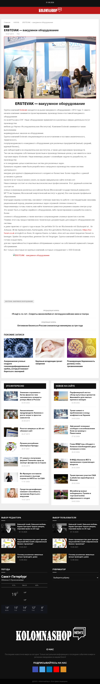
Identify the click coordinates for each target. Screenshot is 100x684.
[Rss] (55, 5)
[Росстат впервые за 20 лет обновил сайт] (11, 432)
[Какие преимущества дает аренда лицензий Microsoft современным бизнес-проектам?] (8, 543)
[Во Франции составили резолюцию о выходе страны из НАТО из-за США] (11, 477)
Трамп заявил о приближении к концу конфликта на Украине (80, 412)
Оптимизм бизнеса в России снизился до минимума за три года (50, 325)
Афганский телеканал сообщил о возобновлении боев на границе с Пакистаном (82, 429)
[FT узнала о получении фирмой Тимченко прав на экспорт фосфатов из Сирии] (11, 461)
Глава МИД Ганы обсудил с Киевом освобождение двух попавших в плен (83, 446)
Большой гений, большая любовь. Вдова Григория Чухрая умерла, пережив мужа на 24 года (31, 526)
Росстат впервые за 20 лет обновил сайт (32, 429)
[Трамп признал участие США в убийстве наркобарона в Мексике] (61, 479)
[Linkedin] (50, 5)
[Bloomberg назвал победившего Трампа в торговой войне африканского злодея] (61, 494)
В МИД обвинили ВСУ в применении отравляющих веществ (82, 462)
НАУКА (7, 26)
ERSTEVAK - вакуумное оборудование (19, 301)
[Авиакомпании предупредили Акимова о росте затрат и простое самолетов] (11, 414)
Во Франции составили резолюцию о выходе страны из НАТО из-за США (32, 476)
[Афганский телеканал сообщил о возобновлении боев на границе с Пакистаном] (61, 429)
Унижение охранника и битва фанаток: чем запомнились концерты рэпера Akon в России (31, 396)
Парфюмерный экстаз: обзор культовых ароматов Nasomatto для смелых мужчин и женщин (82, 396)
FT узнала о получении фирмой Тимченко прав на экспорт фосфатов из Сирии (33, 460)
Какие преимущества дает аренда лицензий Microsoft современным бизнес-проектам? (32, 541)
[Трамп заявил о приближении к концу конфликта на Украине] (61, 414)
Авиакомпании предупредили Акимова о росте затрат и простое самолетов (31, 414)
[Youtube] (53, 5)
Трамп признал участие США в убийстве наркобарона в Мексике (83, 477)
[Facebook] (44, 5)
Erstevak (23, 110)
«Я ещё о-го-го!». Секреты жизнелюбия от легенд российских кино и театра (50, 314)
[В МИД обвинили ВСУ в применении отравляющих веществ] (61, 463)
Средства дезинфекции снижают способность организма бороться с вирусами (31, 493)
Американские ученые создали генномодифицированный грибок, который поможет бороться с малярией (16, 366)
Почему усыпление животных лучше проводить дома (30, 556)
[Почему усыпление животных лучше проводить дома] (8, 558)
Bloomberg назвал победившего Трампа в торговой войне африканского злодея (80, 494)
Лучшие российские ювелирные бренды (29, 444)
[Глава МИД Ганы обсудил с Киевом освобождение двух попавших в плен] (61, 447)
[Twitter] (47, 5)
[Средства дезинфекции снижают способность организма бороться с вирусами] (11, 493)
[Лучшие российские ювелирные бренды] (11, 447)
